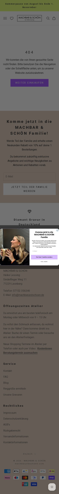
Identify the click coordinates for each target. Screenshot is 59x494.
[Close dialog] (57, 230)
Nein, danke (44, 261)
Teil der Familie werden (44, 257)
